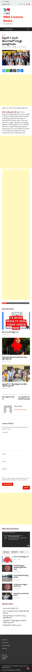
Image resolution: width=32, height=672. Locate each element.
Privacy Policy (6, 645)
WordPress (11, 670)
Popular (6, 552)
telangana (26, 303)
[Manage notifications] (28, 668)
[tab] (6, 552)
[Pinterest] (27, 4)
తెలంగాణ (3, 35)
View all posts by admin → (21, 409)
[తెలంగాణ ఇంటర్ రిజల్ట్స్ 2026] (16, 321)
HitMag (18, 670)
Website (4, 469)
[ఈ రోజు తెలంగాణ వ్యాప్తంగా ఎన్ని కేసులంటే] (7, 584)
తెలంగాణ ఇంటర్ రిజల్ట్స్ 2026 (10, 332)
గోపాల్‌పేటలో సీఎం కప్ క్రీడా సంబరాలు (12, 625)
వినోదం (4, 659)
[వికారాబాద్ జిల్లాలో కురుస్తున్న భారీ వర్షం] (7, 575)
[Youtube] (29, 4)
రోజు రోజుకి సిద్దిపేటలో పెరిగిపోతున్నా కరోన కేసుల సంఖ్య (20, 567)
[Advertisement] (16, 90)
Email (4, 461)
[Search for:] (16, 487)
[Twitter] (22, 4)
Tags (21, 552)
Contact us (5, 642)
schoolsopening (17, 303)
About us (4, 639)
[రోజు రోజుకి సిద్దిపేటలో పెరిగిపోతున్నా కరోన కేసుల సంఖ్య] (7, 566)
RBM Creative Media (13, 19)
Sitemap (4, 648)
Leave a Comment (21, 47)
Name (4, 454)
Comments (14, 552)
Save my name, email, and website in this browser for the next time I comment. (15, 479)
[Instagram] (24, 4)
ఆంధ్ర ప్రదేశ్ (4, 657)
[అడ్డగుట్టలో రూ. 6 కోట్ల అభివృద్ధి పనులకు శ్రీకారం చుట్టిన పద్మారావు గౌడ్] (16, 373)
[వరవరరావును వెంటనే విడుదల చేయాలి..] (7, 593)
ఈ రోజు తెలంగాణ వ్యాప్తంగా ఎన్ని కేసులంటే (20, 585)
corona (9, 303)
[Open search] (28, 29)
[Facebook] (20, 4)
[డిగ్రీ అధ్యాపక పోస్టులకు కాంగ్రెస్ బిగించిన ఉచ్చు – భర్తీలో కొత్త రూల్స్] (16, 347)
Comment (5, 432)
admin (14, 47)
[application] (16, 539)
